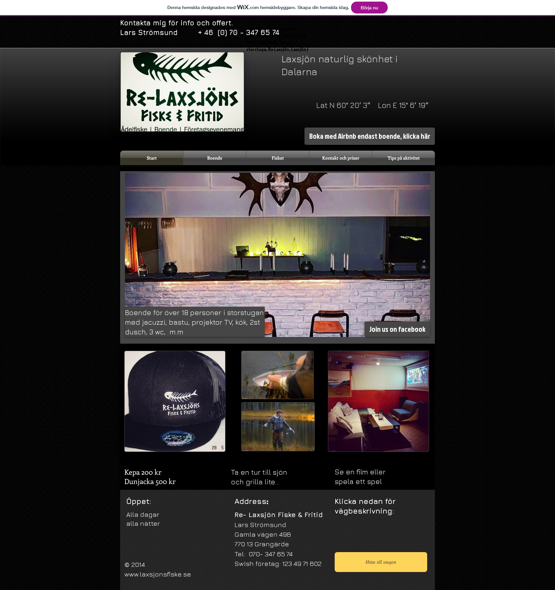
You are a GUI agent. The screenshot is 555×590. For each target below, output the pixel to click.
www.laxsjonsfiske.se (157, 574)
